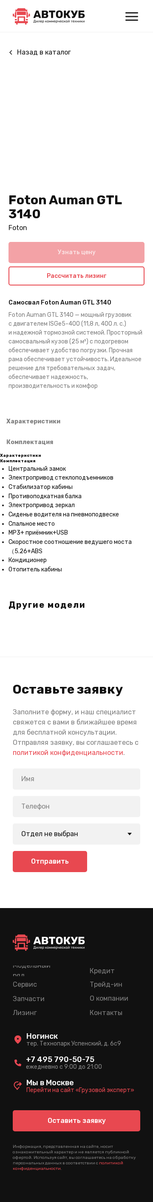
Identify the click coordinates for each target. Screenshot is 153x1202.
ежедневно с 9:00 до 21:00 (64, 1066)
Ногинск (42, 1036)
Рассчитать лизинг (76, 276)
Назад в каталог (44, 52)
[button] (76, 1120)
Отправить (50, 861)
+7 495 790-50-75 (60, 1059)
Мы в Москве (50, 1082)
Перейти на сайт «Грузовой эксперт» (80, 1090)
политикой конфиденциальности (68, 753)
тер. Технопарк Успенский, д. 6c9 (73, 1043)
